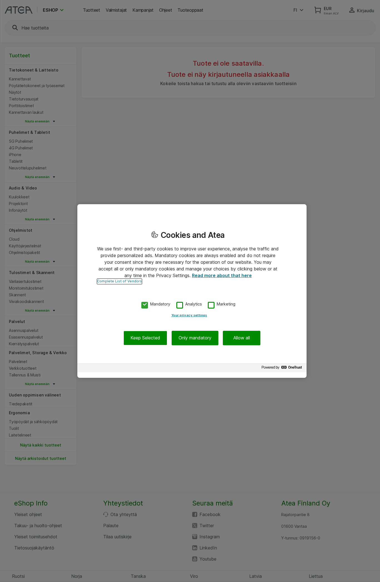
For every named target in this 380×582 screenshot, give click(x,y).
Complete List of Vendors (119, 281)
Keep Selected (145, 338)
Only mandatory (195, 338)
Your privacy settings (189, 315)
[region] (192, 291)
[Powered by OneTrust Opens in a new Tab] (282, 368)
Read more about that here (222, 275)
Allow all (241, 338)
